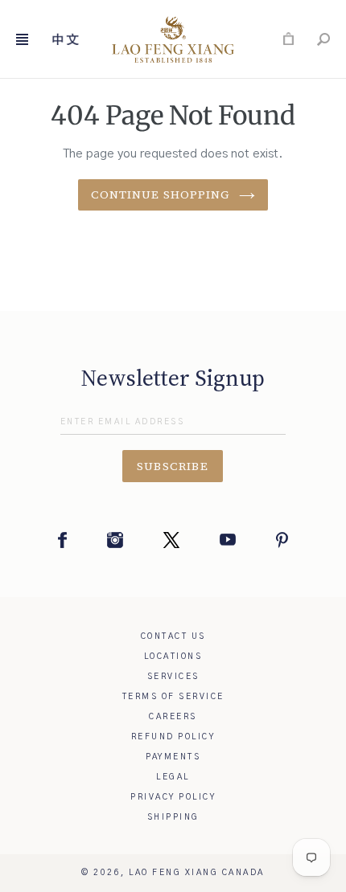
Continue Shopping (160, 194)
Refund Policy (173, 737)
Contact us (173, 636)
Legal (173, 777)
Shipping (173, 817)
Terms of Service (173, 697)
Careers (173, 717)
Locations (173, 657)
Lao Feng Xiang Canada (197, 873)
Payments (173, 757)
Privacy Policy (173, 797)
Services (173, 677)
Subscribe (173, 466)
